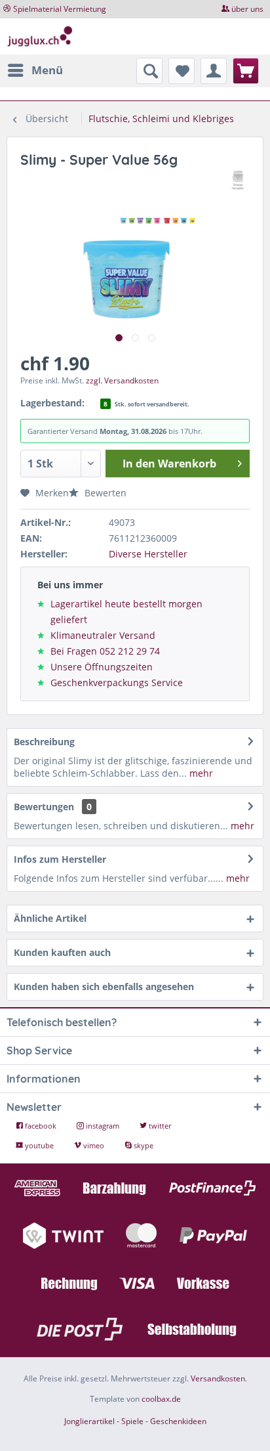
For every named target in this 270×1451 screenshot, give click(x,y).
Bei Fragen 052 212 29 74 (105, 651)
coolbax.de (161, 1398)
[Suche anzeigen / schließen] (149, 71)
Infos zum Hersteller (60, 859)
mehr (200, 773)
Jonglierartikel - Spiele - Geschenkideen (135, 1421)
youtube (39, 1145)
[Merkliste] (181, 71)
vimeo (93, 1145)
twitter (159, 1126)
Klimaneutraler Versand (102, 635)
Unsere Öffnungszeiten (101, 667)
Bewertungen (44, 806)
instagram (102, 1126)
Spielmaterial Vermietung (59, 8)
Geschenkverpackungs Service (116, 682)
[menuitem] (34, 70)
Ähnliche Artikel (50, 918)
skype (142, 1145)
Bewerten (104, 493)
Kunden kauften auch (62, 952)
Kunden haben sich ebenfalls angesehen (104, 986)
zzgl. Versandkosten (122, 380)
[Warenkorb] (246, 71)
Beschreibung (44, 741)
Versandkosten (218, 1378)
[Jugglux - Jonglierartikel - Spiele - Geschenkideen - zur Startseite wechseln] (40, 36)
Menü (47, 69)
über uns (247, 8)
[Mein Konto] (214, 71)
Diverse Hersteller (148, 554)
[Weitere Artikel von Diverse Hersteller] (238, 180)
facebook (40, 1126)
